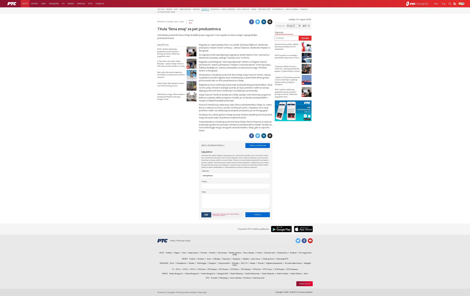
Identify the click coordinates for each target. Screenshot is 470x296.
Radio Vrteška (282, 273)
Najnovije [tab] (279, 32)
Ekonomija (215, 9)
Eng (443, 3)
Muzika (191, 263)
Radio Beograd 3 (208, 273)
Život (172, 263)
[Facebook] (251, 21)
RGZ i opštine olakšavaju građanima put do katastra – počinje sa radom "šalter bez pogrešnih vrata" (168, 52)
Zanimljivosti (181, 263)
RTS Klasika (246, 269)
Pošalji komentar (257, 145)
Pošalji (257, 215)
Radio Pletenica (237, 273)
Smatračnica (278, 9)
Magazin (54, 3)
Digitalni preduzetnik (274, 263)
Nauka (252, 263)
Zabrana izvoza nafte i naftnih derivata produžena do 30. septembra (286, 46)
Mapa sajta (304, 284)
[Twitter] (257, 21)
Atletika (246, 259)
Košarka (200, 259)
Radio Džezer (296, 273)
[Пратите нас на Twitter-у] (298, 240)
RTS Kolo (257, 269)
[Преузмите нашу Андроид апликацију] (281, 229)
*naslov (204, 181)
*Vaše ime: (205, 171)
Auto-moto (255, 259)
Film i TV (244, 263)
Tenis (209, 259)
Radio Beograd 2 (192, 273)
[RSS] (454, 3)
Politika (161, 9)
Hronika (196, 9)
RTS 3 (192, 269)
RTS (90, 3)
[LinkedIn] (263, 21)
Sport (34, 3)
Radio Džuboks (268, 273)
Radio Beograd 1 (176, 273)
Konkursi (247, 278)
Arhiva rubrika (292, 9)
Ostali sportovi (268, 259)
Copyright (171, 292)
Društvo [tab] (163, 44)
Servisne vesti (264, 9)
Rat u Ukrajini (243, 9)
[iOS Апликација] (293, 110)
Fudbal (192, 259)
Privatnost (161, 292)
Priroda (261, 263)
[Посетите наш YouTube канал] (310, 240)
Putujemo (212, 263)
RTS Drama (223, 269)
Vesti (25, 3)
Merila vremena (228, 9)
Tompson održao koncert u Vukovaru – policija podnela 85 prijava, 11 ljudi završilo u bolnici (287, 68)
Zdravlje (235, 263)
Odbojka (216, 259)
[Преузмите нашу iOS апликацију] (303, 229)
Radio (71, 3)
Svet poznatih (224, 263)
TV (63, 3)
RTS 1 (178, 269)
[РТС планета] (417, 3)
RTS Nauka (212, 269)
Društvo (205, 9)
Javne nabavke (236, 278)
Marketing (223, 278)
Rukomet (226, 259)
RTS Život (235, 269)
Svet (176, 9)
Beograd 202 (222, 273)
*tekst (203, 192)
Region (169, 9)
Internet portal (258, 278)
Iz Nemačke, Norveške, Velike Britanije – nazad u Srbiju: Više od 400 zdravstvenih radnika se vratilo (171, 63)
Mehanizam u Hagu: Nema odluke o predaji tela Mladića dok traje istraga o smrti (171, 96)
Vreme (253, 9)
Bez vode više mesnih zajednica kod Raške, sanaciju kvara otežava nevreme (171, 74)
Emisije (81, 3)
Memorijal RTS (282, 259)
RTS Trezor (267, 269)
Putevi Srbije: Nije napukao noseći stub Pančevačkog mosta (170, 84)
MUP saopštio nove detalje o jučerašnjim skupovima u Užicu (287, 56)
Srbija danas (185, 9)
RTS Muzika (279, 269)
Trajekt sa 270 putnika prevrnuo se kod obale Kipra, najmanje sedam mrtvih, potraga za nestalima (287, 81)
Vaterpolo (236, 259)
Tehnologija (201, 263)
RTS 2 (185, 269)
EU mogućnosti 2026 (166, 12)
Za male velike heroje (293, 263)
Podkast (303, 9)
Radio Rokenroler (253, 273)
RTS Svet (201, 269)
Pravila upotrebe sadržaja (186, 292)
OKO (43, 3)
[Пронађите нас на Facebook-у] (304, 240)
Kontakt (214, 278)
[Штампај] (269, 21)
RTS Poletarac (292, 269)
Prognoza (280, 26)
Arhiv (306, 273)
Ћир (436, 3)
